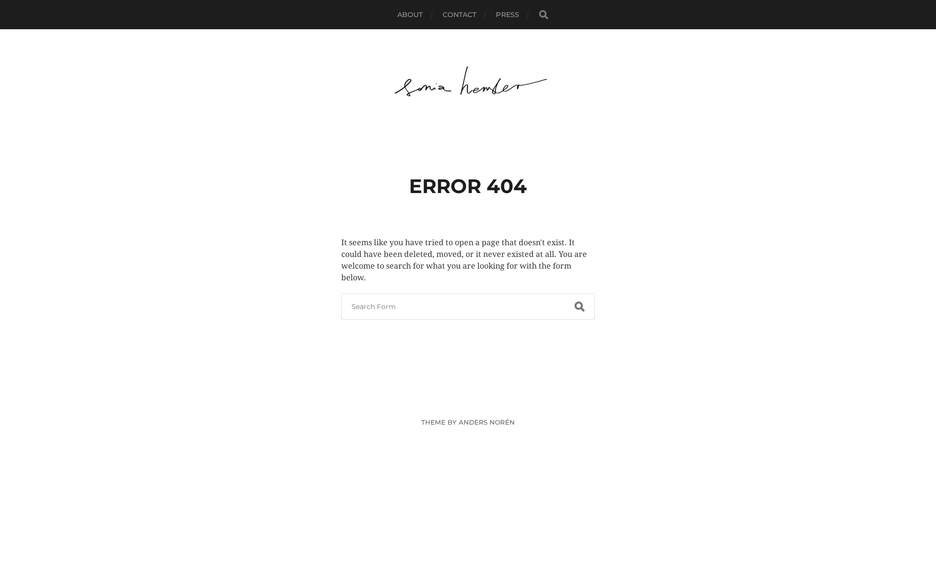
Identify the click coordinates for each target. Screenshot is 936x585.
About (410, 14)
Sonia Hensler (486, 399)
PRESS (507, 14)
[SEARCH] (543, 15)
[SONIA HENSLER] (468, 82)
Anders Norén (487, 422)
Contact (460, 14)
